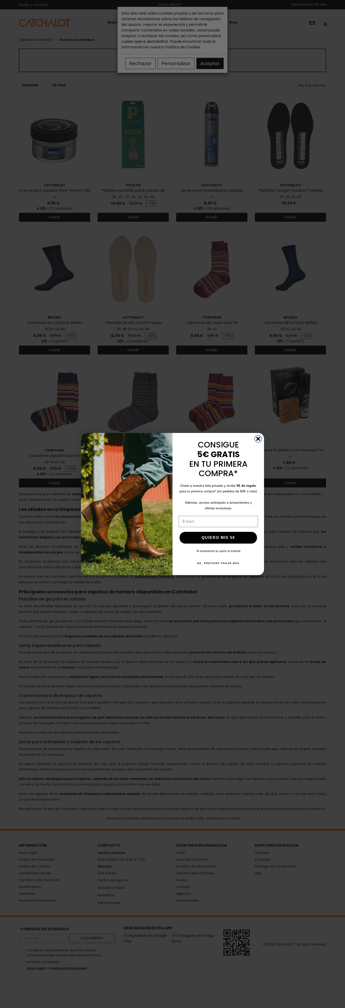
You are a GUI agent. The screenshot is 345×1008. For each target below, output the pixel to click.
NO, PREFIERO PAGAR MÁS (218, 563)
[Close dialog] (258, 438)
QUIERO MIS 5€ (218, 538)
